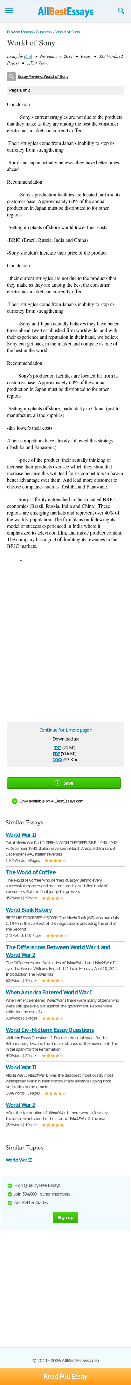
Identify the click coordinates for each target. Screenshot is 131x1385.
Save (68, 783)
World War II (21, 834)
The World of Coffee (31, 872)
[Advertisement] (65, 633)
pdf (56, 753)
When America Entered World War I (49, 992)
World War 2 (20, 1105)
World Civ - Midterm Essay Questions (50, 1030)
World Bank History (29, 909)
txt (57, 747)
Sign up (65, 1217)
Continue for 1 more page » (65, 730)
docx (57, 759)
